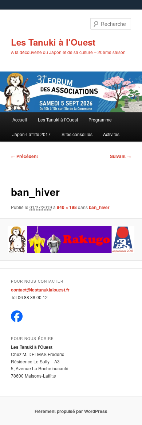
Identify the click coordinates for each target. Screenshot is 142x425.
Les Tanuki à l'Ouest (53, 42)
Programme (100, 119)
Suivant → (120, 156)
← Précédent (24, 156)
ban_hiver (99, 207)
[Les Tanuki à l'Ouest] (17, 320)
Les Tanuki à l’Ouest (58, 119)
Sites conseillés (77, 134)
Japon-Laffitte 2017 (31, 134)
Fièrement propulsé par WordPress (71, 411)
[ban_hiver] (71, 239)
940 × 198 (67, 207)
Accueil (19, 119)
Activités (111, 134)
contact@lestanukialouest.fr (40, 289)
